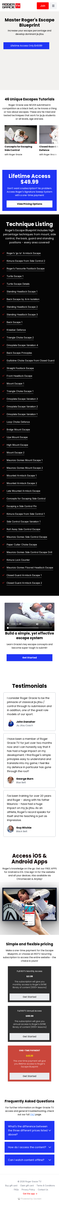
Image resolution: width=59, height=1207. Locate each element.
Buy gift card (11, 1185)
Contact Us (43, 1189)
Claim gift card (27, 1185)
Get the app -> (30, 1193)
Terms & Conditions (46, 1185)
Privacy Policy (28, 1189)
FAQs (16, 1189)
